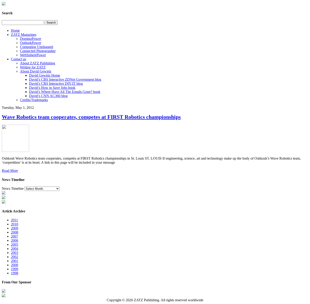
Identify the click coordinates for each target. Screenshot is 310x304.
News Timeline (13, 188)
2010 (14, 224)
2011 (14, 220)
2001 (14, 261)
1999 (14, 269)
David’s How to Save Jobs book (52, 88)
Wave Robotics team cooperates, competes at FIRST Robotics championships (91, 117)
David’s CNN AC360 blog (48, 96)
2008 (14, 232)
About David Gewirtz (35, 71)
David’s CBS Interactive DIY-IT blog (56, 83)
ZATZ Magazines (23, 34)
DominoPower (30, 39)
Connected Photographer (38, 51)
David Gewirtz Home (44, 75)
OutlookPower (30, 43)
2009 (14, 228)
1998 (14, 273)
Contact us (18, 59)
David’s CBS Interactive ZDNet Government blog (65, 79)
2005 (14, 244)
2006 (14, 240)
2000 (14, 265)
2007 (14, 236)
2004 (14, 248)
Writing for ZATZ (33, 67)
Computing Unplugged (36, 47)
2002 (14, 257)
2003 (14, 253)
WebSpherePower (33, 55)
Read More (10, 171)
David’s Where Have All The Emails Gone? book (64, 92)
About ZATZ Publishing (37, 63)
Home (15, 30)
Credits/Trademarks (34, 100)
